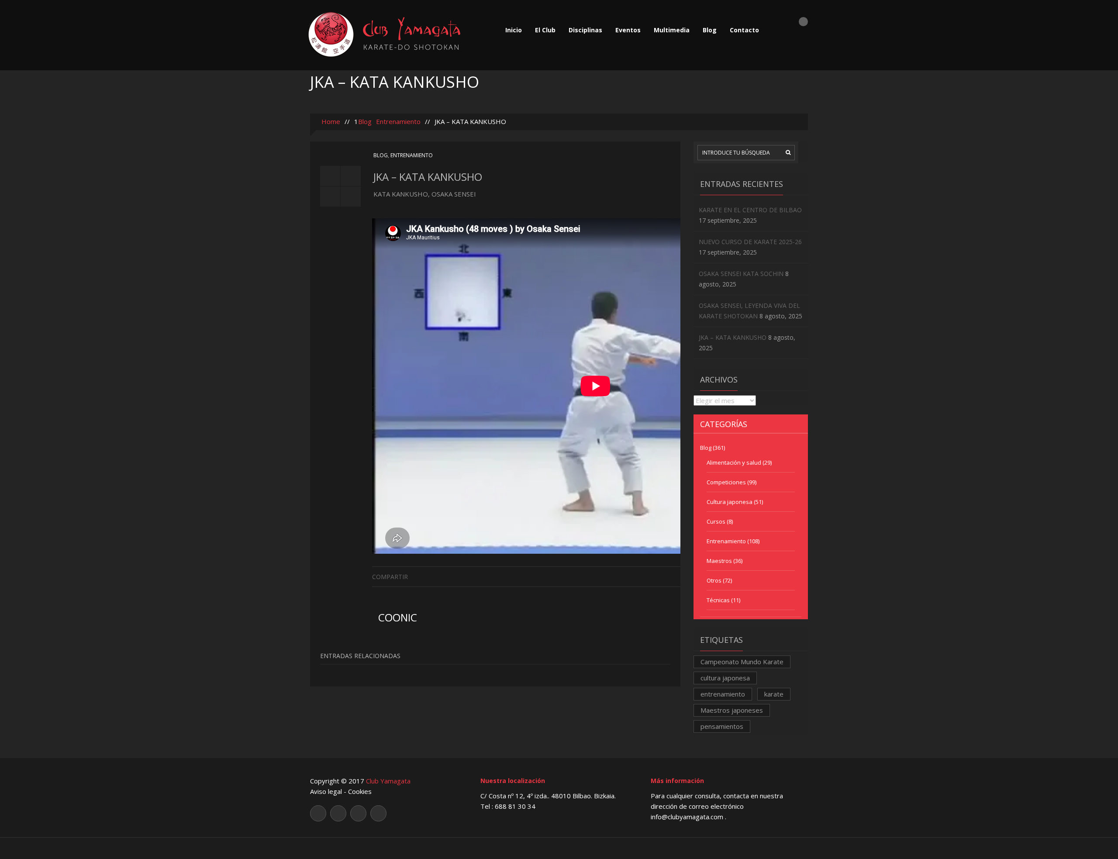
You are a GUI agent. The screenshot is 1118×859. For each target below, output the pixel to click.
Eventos (628, 30)
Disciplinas (585, 30)
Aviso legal (326, 791)
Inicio (513, 30)
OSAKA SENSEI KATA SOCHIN (741, 273)
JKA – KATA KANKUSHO (732, 337)
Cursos (716, 521)
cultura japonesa (725, 677)
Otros (714, 580)
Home (330, 121)
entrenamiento (722, 694)
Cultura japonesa (729, 502)
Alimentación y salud (734, 462)
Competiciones (726, 482)
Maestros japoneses (731, 710)
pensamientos (721, 726)
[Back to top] (559, 848)
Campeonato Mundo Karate (741, 661)
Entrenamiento (398, 121)
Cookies (360, 791)
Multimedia (672, 30)
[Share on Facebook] (673, 576)
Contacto (744, 30)
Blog (710, 30)
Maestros (719, 561)
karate (773, 694)
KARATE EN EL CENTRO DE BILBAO (750, 210)
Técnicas (718, 600)
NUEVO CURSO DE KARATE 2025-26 (750, 242)
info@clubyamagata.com (688, 816)
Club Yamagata (388, 780)
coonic (397, 617)
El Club (545, 30)
